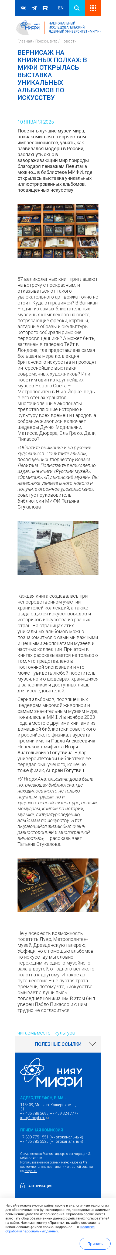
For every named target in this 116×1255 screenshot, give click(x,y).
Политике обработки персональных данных (50, 1229)
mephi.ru (31, 1171)
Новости (69, 41)
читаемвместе (34, 1033)
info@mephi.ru (35, 1118)
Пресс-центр (46, 41)
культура (64, 1033)
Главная (25, 41)
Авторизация (40, 1186)
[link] (58, 1044)
